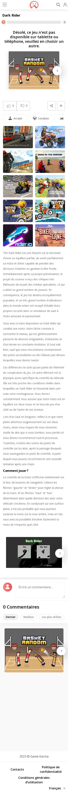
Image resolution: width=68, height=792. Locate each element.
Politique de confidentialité (51, 769)
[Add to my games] (61, 106)
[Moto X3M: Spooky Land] (18, 211)
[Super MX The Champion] (50, 161)
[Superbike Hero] (18, 161)
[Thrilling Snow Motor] (50, 137)
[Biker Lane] (50, 235)
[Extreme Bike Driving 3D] (18, 137)
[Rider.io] (18, 235)
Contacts (17, 769)
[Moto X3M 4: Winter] (50, 211)
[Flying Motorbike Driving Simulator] (50, 186)
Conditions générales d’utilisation (34, 780)
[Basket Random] (34, 70)
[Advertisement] (34, 710)
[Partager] (51, 106)
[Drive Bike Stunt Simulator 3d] (18, 186)
